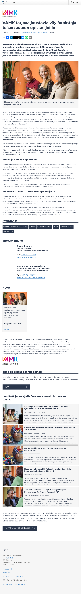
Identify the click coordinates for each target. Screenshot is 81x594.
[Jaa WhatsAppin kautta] (26, 38)
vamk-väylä (8, 231)
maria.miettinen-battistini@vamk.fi (31, 278)
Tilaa (6, 387)
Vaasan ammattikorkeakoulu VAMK (34, 32)
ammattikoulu (66, 227)
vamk (32, 227)
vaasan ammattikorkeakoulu (15, 227)
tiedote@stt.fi (8, 558)
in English (14, 584)
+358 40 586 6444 (28, 275)
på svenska (22, 584)
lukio (56, 227)
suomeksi (6, 584)
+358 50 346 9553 (28, 255)
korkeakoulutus (44, 227)
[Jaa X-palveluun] (15, 38)
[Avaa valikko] (14, 2)
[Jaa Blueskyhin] (22, 38)
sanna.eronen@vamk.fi (26, 257)
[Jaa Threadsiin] (19, 38)
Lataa (6, 329)
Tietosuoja (6, 573)
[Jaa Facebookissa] (7, 38)
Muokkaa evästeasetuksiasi (13, 576)
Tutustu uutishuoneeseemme (20, 528)
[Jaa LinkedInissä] (11, 38)
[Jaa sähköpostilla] (30, 38)
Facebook (6, 569)
